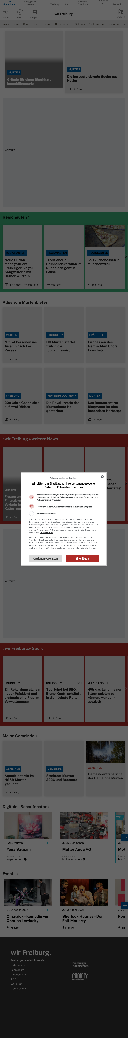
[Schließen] (102, 476)
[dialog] (64, 519)
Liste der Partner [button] (47, 532)
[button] (64, 513)
